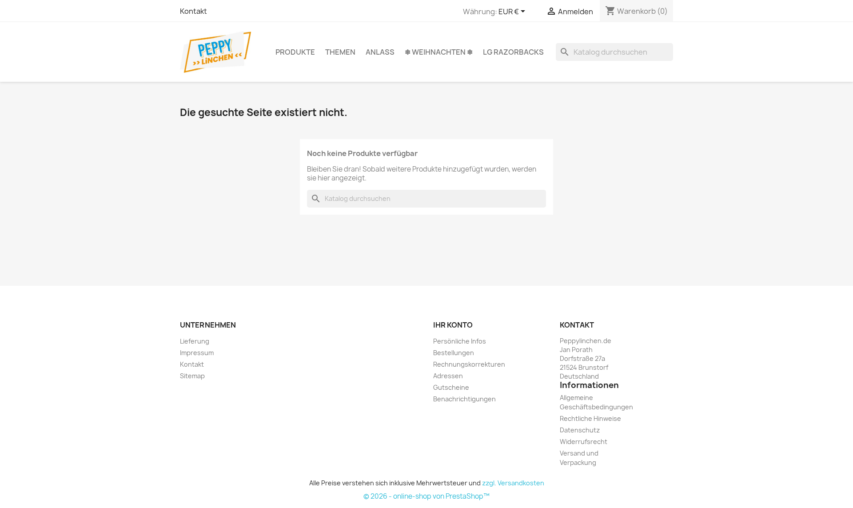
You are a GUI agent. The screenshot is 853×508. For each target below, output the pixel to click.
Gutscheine (451, 387)
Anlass (380, 52)
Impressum (197, 352)
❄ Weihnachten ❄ (439, 52)
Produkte (295, 52)
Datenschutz (580, 430)
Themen (340, 52)
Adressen (448, 376)
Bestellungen (453, 352)
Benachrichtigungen (464, 399)
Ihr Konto (453, 325)
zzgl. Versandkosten (513, 483)
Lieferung (194, 341)
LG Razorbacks (513, 52)
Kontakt (193, 11)
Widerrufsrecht (583, 441)
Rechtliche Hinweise (590, 418)
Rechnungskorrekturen (469, 364)
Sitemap (192, 376)
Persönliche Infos (459, 341)
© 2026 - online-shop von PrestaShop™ (426, 496)
